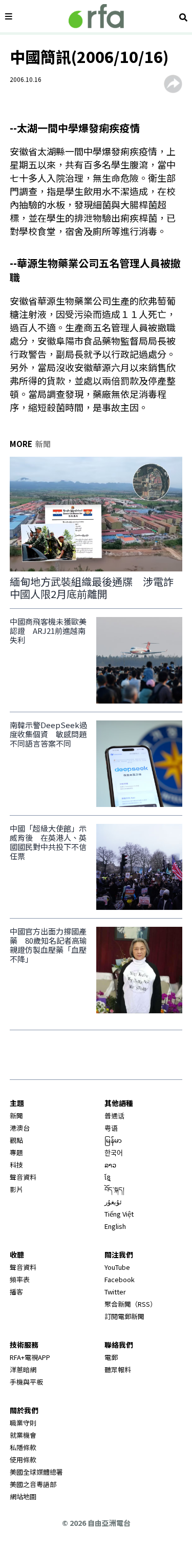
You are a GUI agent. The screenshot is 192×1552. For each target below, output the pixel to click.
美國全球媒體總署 (36, 1472)
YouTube (117, 1267)
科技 (16, 1165)
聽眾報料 (117, 1369)
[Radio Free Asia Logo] (96, 16)
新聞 (16, 1115)
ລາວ (110, 1165)
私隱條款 (23, 1447)
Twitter (115, 1291)
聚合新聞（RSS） (130, 1304)
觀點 (16, 1140)
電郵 (111, 1357)
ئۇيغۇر (113, 1201)
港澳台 (20, 1128)
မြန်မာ (113, 1140)
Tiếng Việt (119, 1214)
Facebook (119, 1279)
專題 (16, 1152)
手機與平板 (26, 1382)
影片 (16, 1189)
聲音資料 (23, 1177)
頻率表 (20, 1279)
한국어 (113, 1152)
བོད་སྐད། (114, 1189)
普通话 (114, 1115)
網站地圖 (23, 1496)
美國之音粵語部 (33, 1484)
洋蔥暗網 (23, 1369)
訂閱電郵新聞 (124, 1316)
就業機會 (23, 1435)
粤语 (111, 1128)
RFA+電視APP (30, 1357)
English (115, 1226)
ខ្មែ (107, 1177)
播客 (16, 1291)
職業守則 (23, 1423)
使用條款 (23, 1459)
